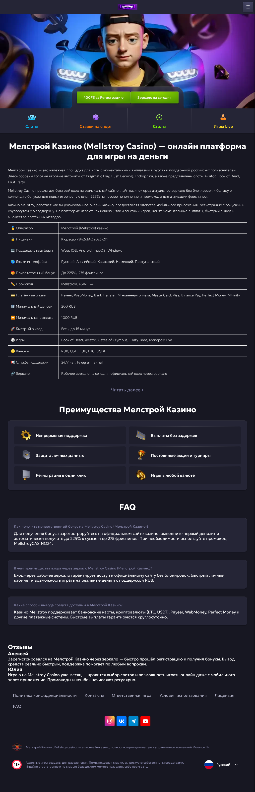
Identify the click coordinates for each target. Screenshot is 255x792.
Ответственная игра (131, 695)
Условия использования (183, 695)
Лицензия (224, 695)
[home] (127, 7)
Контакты (94, 695)
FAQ (17, 706)
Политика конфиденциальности (45, 695)
